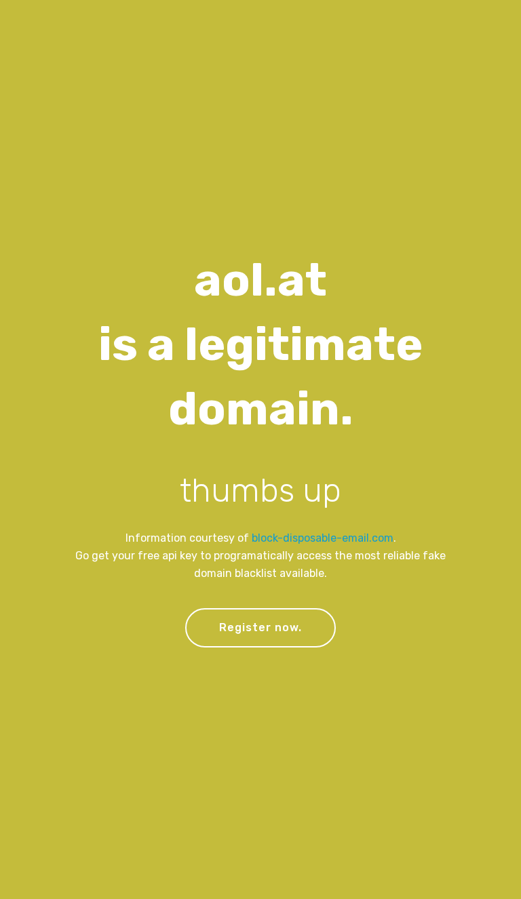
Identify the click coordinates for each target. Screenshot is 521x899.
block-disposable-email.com (322, 538)
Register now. (260, 627)
